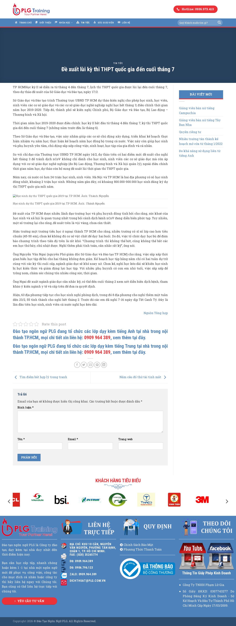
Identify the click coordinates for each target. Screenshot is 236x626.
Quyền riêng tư (190, 132)
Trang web (125, 439)
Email (73, 439)
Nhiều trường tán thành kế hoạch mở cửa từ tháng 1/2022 (201, 141)
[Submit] (219, 23)
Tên (21, 439)
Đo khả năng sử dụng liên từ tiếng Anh (199, 153)
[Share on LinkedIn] (104, 365)
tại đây (138, 337)
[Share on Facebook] (77, 365)
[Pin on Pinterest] (97, 365)
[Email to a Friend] (90, 365)
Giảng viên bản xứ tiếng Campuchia (196, 110)
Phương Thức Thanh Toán (143, 549)
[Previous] (9, 501)
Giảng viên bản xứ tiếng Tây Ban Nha (200, 122)
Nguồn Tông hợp (156, 313)
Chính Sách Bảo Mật (138, 545)
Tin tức (118, 63)
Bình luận (26, 407)
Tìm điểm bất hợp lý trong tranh (43, 377)
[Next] (226, 501)
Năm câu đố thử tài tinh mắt (140, 377)
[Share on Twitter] (84, 365)
